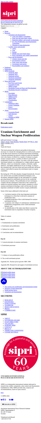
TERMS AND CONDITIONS (14, 330)
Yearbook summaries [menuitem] (14, 79)
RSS (2, 393)
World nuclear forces (11, 290)
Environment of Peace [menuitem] (19, 60)
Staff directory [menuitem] (12, 114)
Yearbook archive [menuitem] (13, 76)
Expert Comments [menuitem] (13, 105)
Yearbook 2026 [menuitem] (13, 72)
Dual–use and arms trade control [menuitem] (22, 38)
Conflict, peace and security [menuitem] (16, 47)
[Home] (9, 19)
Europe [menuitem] (14, 52)
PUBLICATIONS (10, 303)
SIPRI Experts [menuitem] (12, 96)
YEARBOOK (9, 305)
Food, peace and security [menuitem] (19, 62)
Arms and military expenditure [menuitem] (21, 36)
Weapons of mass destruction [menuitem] (21, 45)
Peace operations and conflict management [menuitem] (25, 55)
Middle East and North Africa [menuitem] (21, 54)
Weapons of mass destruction (13, 288)
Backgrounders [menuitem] (13, 108)
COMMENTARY (10, 310)
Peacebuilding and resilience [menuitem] (20, 66)
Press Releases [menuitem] (12, 95)
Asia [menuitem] (13, 50)
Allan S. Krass (5, 142)
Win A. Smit (34, 142)
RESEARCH (9, 300)
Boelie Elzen (23, 142)
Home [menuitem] (6, 31)
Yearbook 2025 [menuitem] (13, 74)
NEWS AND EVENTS (12, 307)
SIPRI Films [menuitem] (12, 98)
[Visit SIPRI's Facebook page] (3, 400)
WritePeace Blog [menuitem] (13, 103)
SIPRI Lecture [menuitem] (12, 86)
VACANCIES (9, 323)
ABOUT (7, 318)
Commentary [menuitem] (8, 102)
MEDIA (7, 308)
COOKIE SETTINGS (11, 332)
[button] (4, 283)
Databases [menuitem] (8, 67)
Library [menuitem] (10, 115)
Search (3, 26)
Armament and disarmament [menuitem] (16, 35)
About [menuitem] (6, 110)
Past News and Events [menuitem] (15, 83)
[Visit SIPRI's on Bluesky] (1, 400)
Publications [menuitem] (8, 69)
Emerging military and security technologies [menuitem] (25, 40)
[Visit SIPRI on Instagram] (5, 400)
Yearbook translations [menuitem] (14, 78)
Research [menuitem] (7, 33)
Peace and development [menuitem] (15, 57)
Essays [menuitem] (10, 107)
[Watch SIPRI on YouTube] (12, 400)
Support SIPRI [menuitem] (9, 119)
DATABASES (9, 302)
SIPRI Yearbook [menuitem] (9, 71)
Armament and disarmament (13, 292)
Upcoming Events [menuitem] (13, 84)
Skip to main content (7, 1)
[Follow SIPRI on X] (7, 400)
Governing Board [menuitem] (13, 112)
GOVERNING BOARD (12, 320)
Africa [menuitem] (14, 48)
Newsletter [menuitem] (11, 93)
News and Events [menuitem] (10, 81)
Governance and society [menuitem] (19, 64)
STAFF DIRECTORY (11, 322)
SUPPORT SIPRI (10, 325)
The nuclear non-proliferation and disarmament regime (21, 287)
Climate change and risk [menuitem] (19, 59)
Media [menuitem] (6, 91)
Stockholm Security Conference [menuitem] (18, 90)
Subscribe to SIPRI (9, 404)
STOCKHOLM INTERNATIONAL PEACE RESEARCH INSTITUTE (12, 21)
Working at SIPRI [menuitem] (13, 117)
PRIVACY (8, 329)
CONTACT (8, 327)
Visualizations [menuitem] (12, 100)
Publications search (6, 127)
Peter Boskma (14, 142)
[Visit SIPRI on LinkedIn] (10, 400)
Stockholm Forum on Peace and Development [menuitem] (22, 88)
